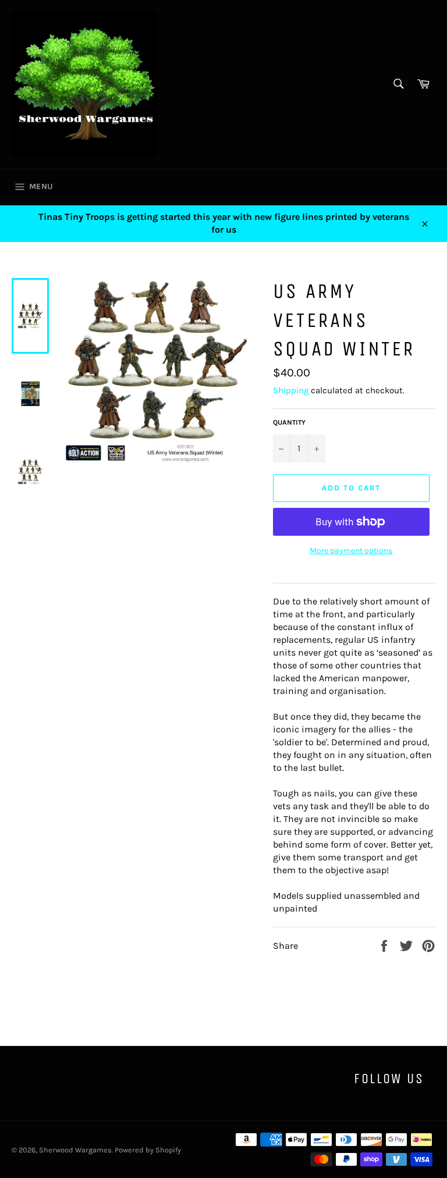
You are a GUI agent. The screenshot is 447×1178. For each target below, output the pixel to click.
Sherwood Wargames (75, 1149)
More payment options (351, 551)
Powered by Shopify (148, 1149)
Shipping (290, 390)
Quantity (289, 422)
